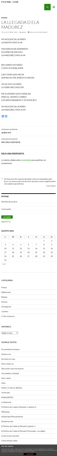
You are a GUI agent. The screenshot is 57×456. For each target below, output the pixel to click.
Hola (3, 383)
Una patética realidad (10, 373)
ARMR (23, 32)
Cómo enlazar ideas (9, 440)
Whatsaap (5, 412)
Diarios (4, 302)
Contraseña (6, 209)
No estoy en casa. (8, 359)
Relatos (4, 297)
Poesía (4, 18)
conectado (26, 160)
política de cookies (28, 451)
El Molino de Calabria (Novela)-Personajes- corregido (23, 431)
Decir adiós (6, 378)
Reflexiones (6, 292)
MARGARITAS (7, 397)
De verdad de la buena (10, 349)
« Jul (4, 264)
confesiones (6, 402)
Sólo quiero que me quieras (12, 368)
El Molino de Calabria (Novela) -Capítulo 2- (19, 407)
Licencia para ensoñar (10, 436)
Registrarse (6, 221)
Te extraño (5, 392)
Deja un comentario (38, 32)
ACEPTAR (30, 454)
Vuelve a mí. (6, 354)
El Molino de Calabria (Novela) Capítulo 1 (18, 426)
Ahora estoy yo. (7, 364)
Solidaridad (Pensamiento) (12, 416)
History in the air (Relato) (11, 388)
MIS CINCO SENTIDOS (10, 140)
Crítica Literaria (7, 316)
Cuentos (4, 311)
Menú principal (54, 7)
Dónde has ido (7, 421)
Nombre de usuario (9, 201)
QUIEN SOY (9, 131)
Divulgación (6, 306)
